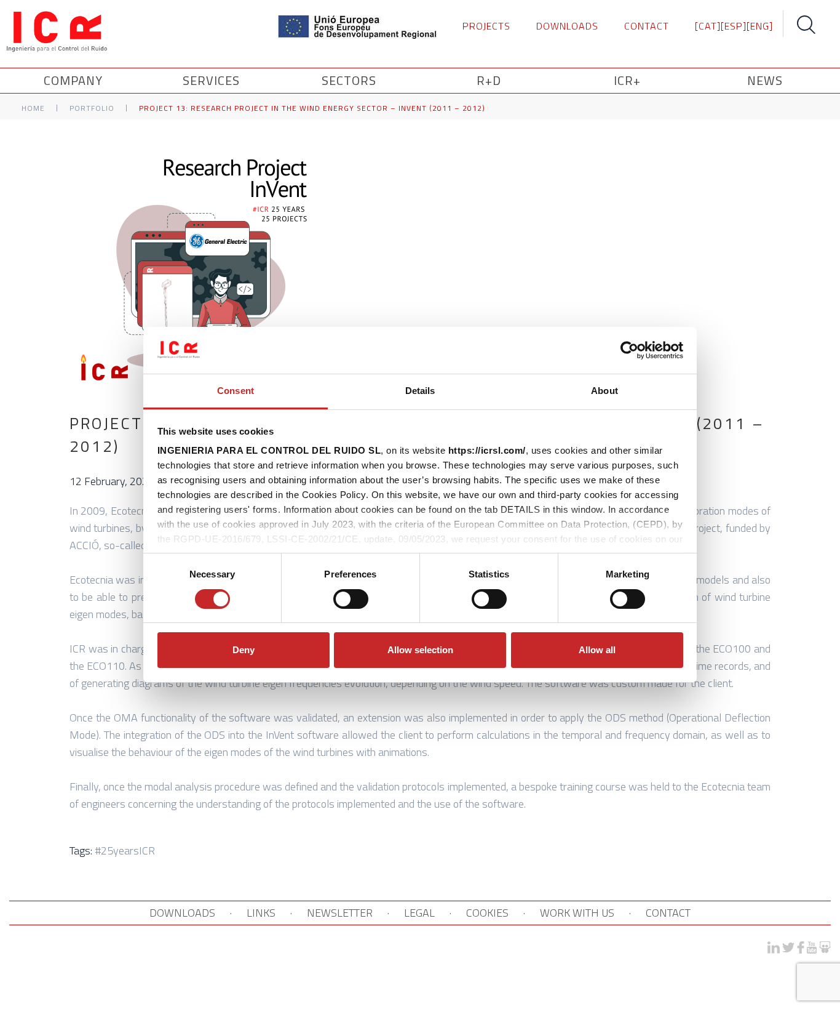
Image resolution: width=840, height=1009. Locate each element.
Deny (243, 650)
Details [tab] (420, 390)
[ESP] (734, 25)
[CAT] (708, 25)
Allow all (597, 650)
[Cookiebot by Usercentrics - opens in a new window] (629, 350)
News (765, 80)
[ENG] (760, 25)
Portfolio (91, 108)
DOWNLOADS (567, 25)
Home (33, 108)
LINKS (261, 912)
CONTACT (646, 25)
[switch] (350, 599)
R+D (489, 80)
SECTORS (349, 80)
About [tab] (604, 390)
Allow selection (420, 650)
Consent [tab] (235, 390)
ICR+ (627, 80)
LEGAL (419, 912)
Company (73, 80)
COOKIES (487, 912)
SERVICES (211, 80)
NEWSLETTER (340, 912)
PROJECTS (486, 25)
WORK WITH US (577, 912)
